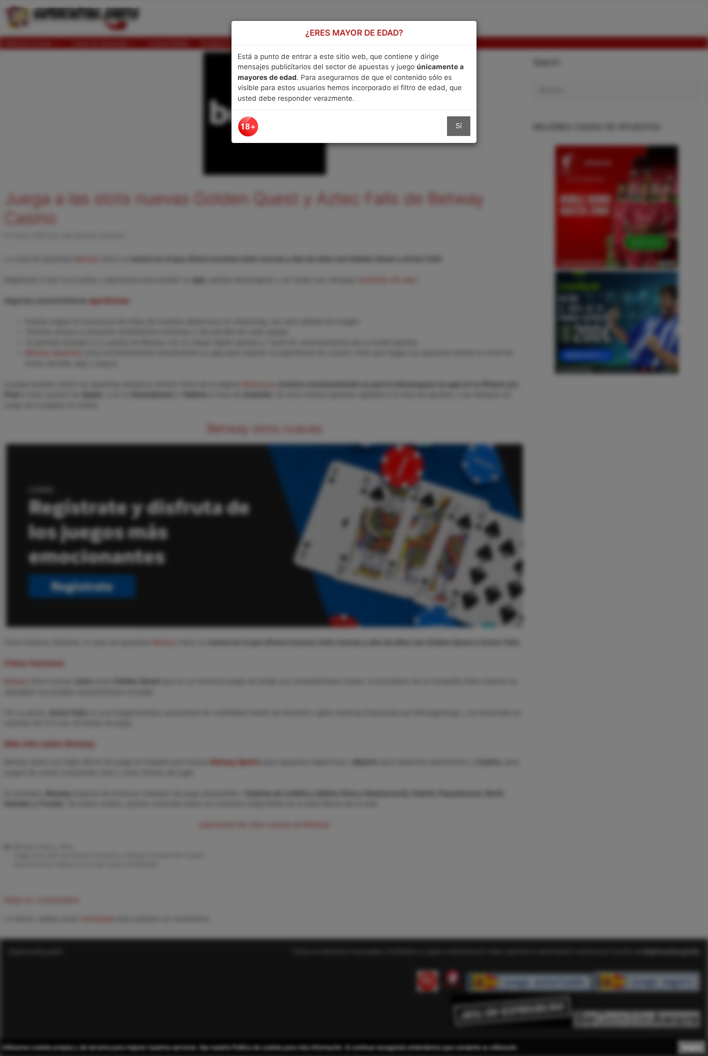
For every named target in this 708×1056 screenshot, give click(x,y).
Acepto (691, 1047)
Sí (459, 126)
